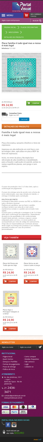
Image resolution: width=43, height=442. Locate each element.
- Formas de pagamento (11, 364)
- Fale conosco (29, 362)
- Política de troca (8, 369)
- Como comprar (30, 356)
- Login (26, 364)
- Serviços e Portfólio (9, 362)
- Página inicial (7, 356)
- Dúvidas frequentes (31, 359)
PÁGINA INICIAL (10, 27)
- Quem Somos (7, 359)
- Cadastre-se (28, 367)
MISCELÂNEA (14, 32)
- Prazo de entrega (9, 367)
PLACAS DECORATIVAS (29, 27)
